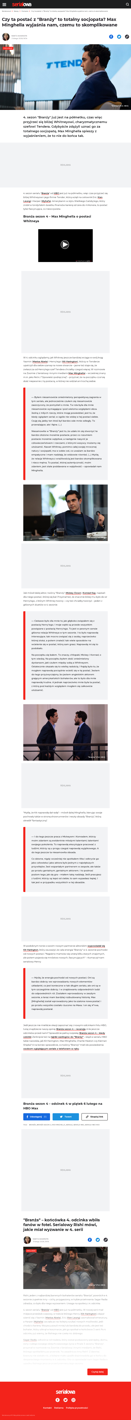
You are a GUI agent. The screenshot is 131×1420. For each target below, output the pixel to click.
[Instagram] (73, 1400)
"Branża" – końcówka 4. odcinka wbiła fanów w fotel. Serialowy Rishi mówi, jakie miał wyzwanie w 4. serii (61, 1225)
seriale (69, 1125)
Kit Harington (69, 361)
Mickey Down (73, 593)
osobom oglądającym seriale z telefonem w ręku (51, 1048)
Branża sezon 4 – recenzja (70, 1029)
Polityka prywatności (77, 1408)
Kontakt (47, 1408)
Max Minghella (76, 373)
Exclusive (25, 11)
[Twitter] (65, 1400)
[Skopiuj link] (127, 37)
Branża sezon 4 (44, 1125)
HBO (56, 193)
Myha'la (46, 201)
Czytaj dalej (97, 1372)
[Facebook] (58, 1400)
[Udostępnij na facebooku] (111, 37)
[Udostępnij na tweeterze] (119, 37)
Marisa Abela (40, 361)
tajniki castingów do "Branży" (67, 1037)
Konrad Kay (89, 593)
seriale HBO (78, 1125)
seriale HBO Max (92, 1125)
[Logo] (21, 4)
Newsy (16, 11)
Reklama (58, 1408)
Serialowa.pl (6, 11)
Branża (45, 193)
